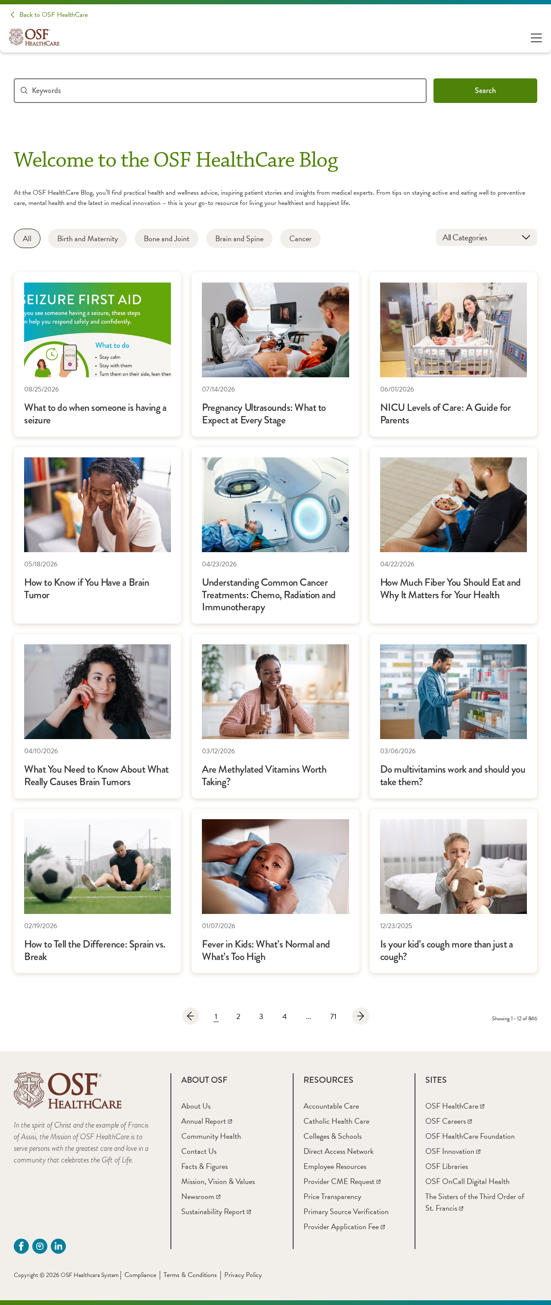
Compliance (140, 1275)
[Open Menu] (536, 37)
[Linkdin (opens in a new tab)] (58, 1246)
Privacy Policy (243, 1275)
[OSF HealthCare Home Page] (34, 37)
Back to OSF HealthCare (53, 14)
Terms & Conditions (190, 1275)
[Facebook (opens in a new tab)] (21, 1246)
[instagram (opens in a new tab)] (39, 1246)
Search (485, 90)
